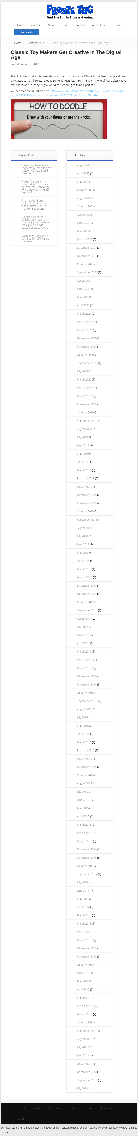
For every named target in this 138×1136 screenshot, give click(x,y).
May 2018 (83, 552)
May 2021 (83, 297)
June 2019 (83, 445)
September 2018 (87, 519)
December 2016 (87, 676)
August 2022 (84, 215)
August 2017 (84, 618)
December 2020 (87, 338)
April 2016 (83, 734)
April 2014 (83, 907)
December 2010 (87, 1072)
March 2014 (84, 915)
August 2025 (84, 165)
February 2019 (85, 478)
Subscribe (27, 32)
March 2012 (84, 998)
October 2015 (85, 775)
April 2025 (83, 173)
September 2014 (87, 874)
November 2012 (87, 956)
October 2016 (85, 693)
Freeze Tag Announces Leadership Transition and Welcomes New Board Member (36, 169)
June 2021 (83, 289)
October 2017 (85, 602)
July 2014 (82, 882)
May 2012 (83, 981)
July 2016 (82, 717)
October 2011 (85, 1022)
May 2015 (83, 808)
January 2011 (84, 1064)
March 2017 (84, 651)
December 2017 (87, 585)
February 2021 (85, 322)
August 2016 (84, 709)
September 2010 (87, 1080)
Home (18, 43)
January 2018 (84, 577)
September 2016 (87, 701)
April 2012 (83, 989)
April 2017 (83, 643)
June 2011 (83, 1055)
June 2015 (83, 800)
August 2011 (84, 1039)
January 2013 (84, 940)
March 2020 (84, 379)
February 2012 (85, 1006)
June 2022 (83, 223)
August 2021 (84, 280)
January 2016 (84, 759)
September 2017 (87, 610)
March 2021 (84, 313)
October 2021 (85, 264)
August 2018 (84, 528)
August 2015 (84, 783)
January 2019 (84, 487)
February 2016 (85, 750)
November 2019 (87, 404)
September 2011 (87, 1031)
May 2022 (83, 231)
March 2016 (84, 742)
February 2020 (85, 388)
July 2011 (82, 1047)
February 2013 (85, 932)
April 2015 (83, 816)
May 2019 (83, 454)
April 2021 (83, 305)
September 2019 (87, 421)
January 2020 (84, 396)
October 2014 (85, 866)
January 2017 (84, 668)
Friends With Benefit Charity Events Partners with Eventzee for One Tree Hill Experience (35, 204)
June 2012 (83, 973)
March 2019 (84, 470)
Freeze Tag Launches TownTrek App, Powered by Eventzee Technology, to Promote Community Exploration (35, 187)
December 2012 (87, 948)
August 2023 (84, 198)
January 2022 (84, 239)
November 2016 (87, 684)
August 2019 (84, 429)
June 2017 (83, 635)
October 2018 (85, 511)
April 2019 (83, 462)
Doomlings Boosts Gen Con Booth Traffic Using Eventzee (35, 238)
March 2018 (84, 569)
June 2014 (83, 890)
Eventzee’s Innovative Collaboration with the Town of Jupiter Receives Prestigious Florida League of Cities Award (35, 222)
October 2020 (85, 355)
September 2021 (87, 272)
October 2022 (85, 206)
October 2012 (85, 965)
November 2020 (87, 346)
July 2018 (82, 536)
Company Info (35, 43)
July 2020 (82, 371)
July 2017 (82, 627)
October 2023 (85, 190)
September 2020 (87, 363)
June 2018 (83, 544)
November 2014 (87, 857)
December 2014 (87, 849)
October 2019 (85, 412)
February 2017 (85, 660)
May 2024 (83, 182)
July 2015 (82, 792)
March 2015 (84, 824)
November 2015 (87, 767)
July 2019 (82, 437)
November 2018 (87, 503)
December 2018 (87, 495)
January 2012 (84, 1014)
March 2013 (84, 923)
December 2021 (87, 247)
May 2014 (83, 899)
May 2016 (83, 726)
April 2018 (83, 561)
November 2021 (87, 256)
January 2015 (84, 841)
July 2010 (82, 1088)
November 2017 (87, 594)
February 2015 (85, 833)
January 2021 (84, 330)
